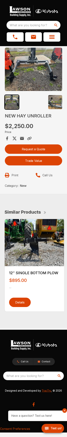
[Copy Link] (29, 138)
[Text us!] (53, 429)
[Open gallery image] (33, 69)
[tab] (12, 102)
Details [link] (20, 302)
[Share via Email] (22, 138)
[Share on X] (14, 138)
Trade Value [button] (33, 161)
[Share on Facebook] (7, 138)
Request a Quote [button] (33, 149)
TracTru (46, 390)
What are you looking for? (28, 25)
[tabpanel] (33, 70)
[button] (15, 37)
